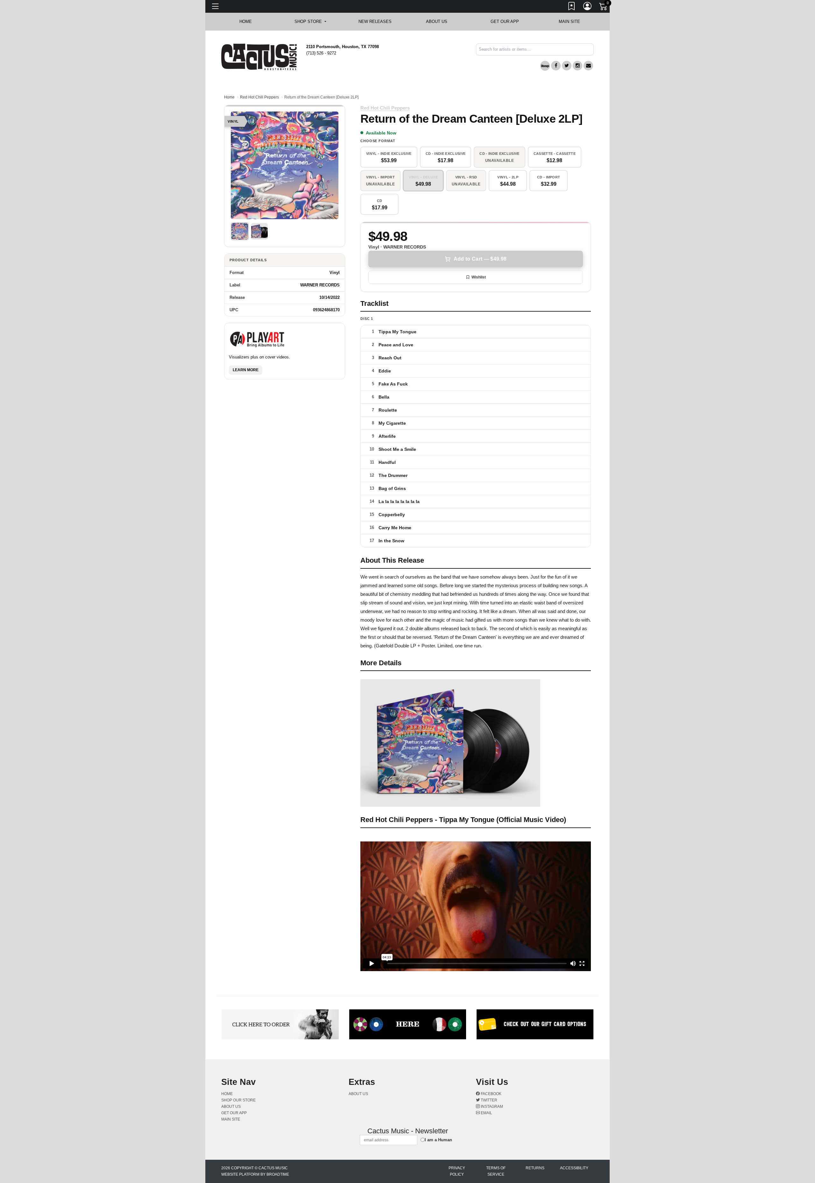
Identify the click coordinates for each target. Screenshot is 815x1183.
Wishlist (478, 277)
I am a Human (438, 1139)
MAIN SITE (569, 21)
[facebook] (555, 65)
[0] (604, 7)
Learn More (246, 370)
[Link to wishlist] (571, 7)
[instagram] (577, 65)
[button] (310, 21)
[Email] (588, 65)
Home (229, 97)
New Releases (375, 21)
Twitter (488, 1100)
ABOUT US (440, 21)
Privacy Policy (457, 1171)
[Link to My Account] (587, 7)
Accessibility (574, 1168)
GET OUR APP (505, 21)
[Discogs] (545, 65)
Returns (535, 1168)
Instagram (491, 1106)
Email (486, 1113)
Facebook (490, 1094)
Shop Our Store (238, 1100)
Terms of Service (496, 1171)
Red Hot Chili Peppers (259, 97)
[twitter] (566, 65)
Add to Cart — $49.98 (480, 259)
